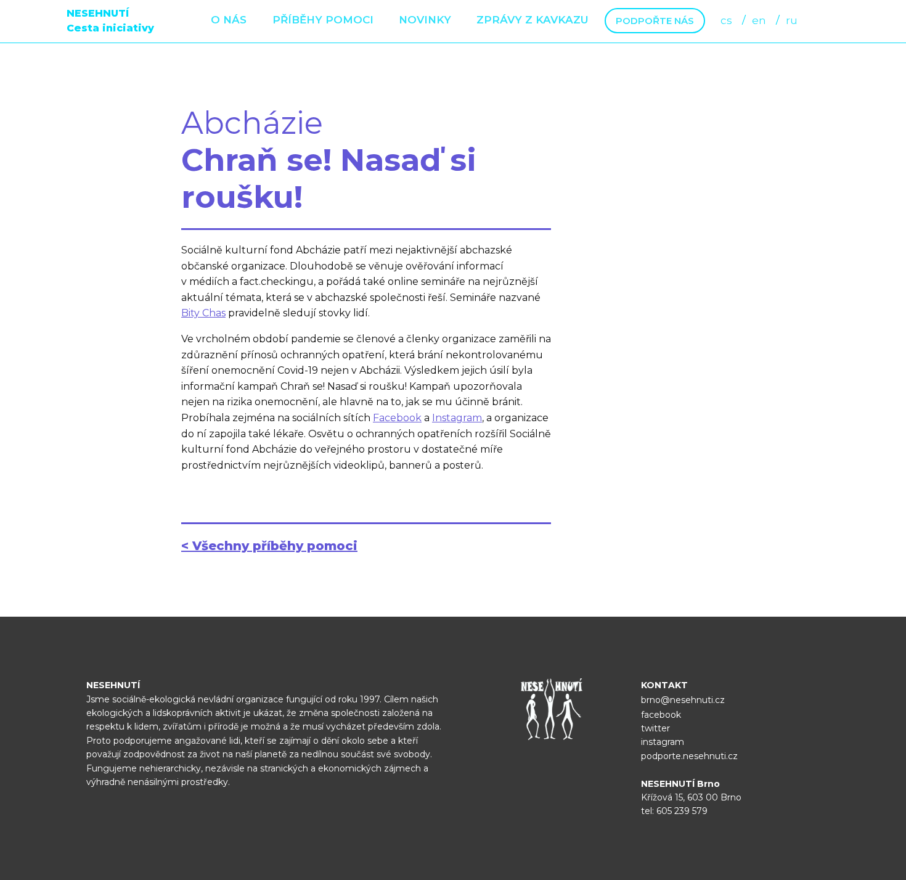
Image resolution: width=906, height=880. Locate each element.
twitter (655, 728)
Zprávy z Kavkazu (532, 20)
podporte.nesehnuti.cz (689, 756)
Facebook (397, 418)
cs (726, 20)
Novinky (425, 20)
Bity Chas (203, 313)
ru (792, 20)
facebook (661, 714)
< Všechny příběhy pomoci (269, 545)
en (759, 20)
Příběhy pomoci (322, 20)
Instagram (457, 418)
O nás (229, 20)
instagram (662, 741)
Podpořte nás (655, 21)
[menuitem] (228, 20)
